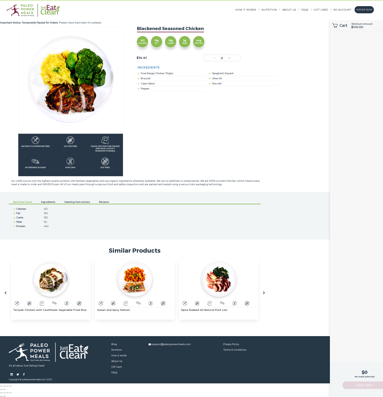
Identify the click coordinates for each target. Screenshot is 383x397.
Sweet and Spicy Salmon (83, 309)
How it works (245, 9)
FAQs (304, 9)
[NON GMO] (36, 303)
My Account (342, 9)
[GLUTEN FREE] (83, 303)
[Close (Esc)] (1, 385)
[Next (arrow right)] (4, 389)
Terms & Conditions (234, 349)
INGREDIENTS (148, 67)
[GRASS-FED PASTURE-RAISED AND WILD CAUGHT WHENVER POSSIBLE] (11, 303)
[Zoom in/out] (10, 385)
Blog (114, 344)
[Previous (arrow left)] (1, 389)
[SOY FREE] (49, 303)
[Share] (4, 385)
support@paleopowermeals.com (171, 344)
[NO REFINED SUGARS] (24, 303)
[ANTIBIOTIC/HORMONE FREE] (70, 303)
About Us (289, 9)
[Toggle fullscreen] (7, 385)
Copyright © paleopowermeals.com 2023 (30, 379)
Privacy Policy (231, 344)
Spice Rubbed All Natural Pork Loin (174, 309)
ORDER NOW (364, 9)
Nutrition (269, 9)
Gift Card (321, 9)
